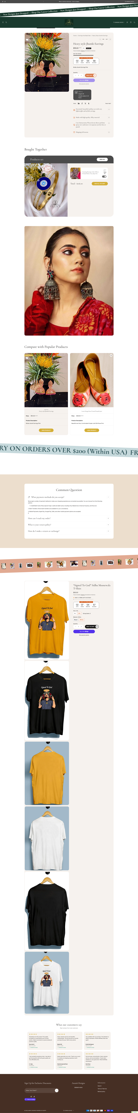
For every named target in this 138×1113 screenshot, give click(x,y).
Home (75, 35)
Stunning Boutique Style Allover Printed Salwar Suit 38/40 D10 (90, 172)
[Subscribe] (56, 1090)
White (82, 619)
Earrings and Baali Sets (84, 35)
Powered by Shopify (41, 1110)
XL (75, 614)
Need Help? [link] (108, 103)
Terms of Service (102, 1088)
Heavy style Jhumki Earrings (46, 411)
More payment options (84, 635)
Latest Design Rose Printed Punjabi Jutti (92, 411)
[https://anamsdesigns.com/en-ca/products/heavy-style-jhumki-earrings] (78, 103)
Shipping (83, 50)
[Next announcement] (95, 1)
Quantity (75, 72)
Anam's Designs (32, 1110)
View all (102, 159)
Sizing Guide (86, 613)
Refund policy (101, 1091)
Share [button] (74, 103)
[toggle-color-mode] (134, 22)
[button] (3, 22)
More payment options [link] (84, 83)
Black (76, 619)
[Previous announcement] (43, 1)
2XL (79, 613)
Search (99, 1086)
